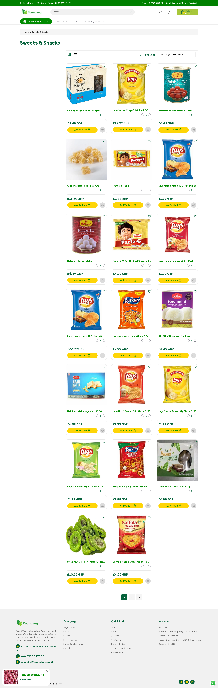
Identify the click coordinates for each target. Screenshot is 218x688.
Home (26, 32)
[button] (104, 66)
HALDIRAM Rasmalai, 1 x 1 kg (174, 336)
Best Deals (62, 21)
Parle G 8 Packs (121, 185)
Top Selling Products (93, 21)
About (114, 631)
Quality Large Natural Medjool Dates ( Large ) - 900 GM (97, 110)
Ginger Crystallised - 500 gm (83, 185)
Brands (66, 635)
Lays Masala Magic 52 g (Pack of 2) (177, 185)
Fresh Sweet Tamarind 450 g (174, 486)
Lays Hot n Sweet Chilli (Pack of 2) (131, 411)
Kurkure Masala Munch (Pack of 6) (131, 336)
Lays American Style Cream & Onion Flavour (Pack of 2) (97, 486)
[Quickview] (102, 130)
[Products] (86, 83)
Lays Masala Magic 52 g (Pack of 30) (86, 336)
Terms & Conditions (121, 648)
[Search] (131, 12)
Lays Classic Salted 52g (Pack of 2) (177, 411)
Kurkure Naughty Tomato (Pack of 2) (133, 486)
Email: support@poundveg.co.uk (182, 2)
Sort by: (165, 54)
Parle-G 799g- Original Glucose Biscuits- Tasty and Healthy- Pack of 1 (151, 260)
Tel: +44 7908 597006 (152, 2)
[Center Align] (24, 21)
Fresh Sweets (70, 639)
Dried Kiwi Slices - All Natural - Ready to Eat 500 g (94, 561)
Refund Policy (118, 644)
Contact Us (116, 639)
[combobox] (92, 12)
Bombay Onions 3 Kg (32, 674)
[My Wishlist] (160, 12)
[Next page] (139, 597)
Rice (75, 21)
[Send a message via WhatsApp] (213, 683)
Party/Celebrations (73, 644)
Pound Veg (68, 648)
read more (66, 2)
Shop (113, 627)
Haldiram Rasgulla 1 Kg (79, 260)
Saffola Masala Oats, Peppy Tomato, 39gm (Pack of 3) (143, 561)
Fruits (66, 631)
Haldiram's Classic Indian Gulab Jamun (179, 110)
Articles (115, 635)
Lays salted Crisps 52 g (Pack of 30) (132, 110)
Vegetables (69, 627)
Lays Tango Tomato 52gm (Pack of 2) (178, 260)
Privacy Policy (118, 652)
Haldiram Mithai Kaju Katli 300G (84, 411)
